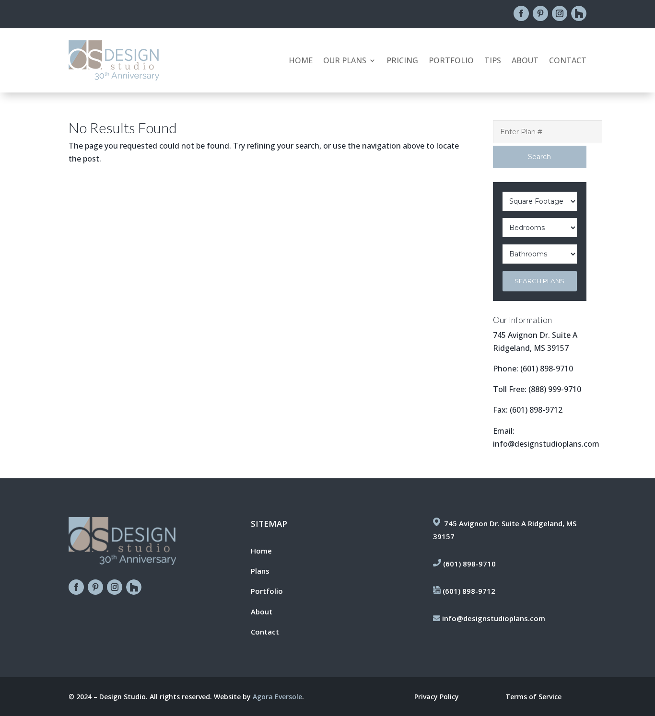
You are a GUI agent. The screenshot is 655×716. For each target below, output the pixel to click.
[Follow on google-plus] (578, 13)
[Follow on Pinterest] (540, 13)
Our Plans (344, 61)
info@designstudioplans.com (546, 444)
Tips (492, 61)
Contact (567, 61)
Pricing (402, 61)
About (525, 61)
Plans (260, 571)
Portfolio (451, 61)
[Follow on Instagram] (559, 13)
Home (301, 61)
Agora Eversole (277, 696)
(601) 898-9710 (546, 368)
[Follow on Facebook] (521, 13)
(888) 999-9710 (554, 389)
